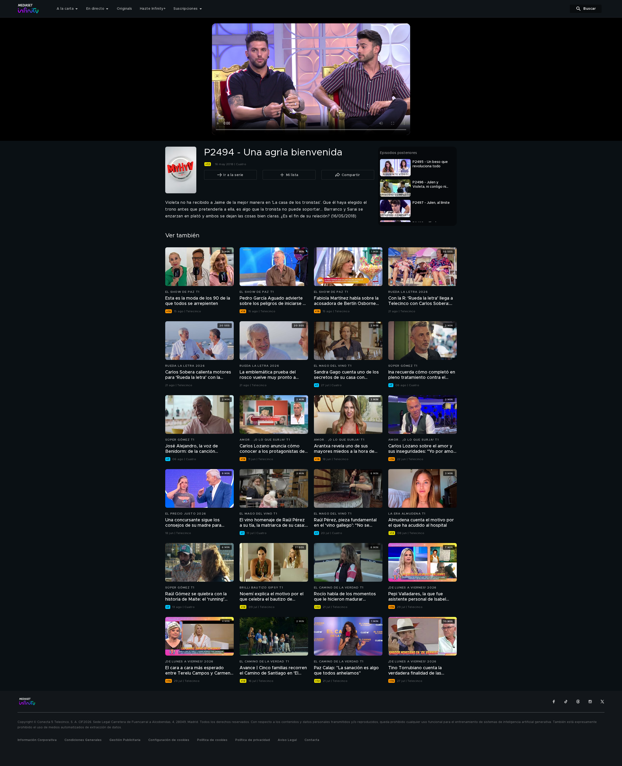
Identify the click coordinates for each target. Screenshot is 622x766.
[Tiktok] (566, 701)
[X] (602, 701)
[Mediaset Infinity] (28, 9)
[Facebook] (554, 701)
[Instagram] (590, 701)
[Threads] (578, 701)
